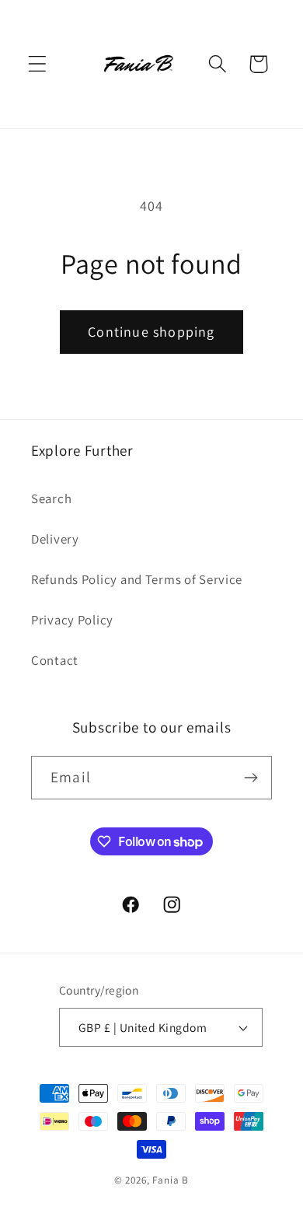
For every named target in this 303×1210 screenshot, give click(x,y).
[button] (37, 64)
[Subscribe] (250, 777)
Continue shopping (151, 332)
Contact (54, 660)
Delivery (55, 538)
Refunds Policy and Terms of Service (136, 579)
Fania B (170, 1180)
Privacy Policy (72, 619)
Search (51, 498)
